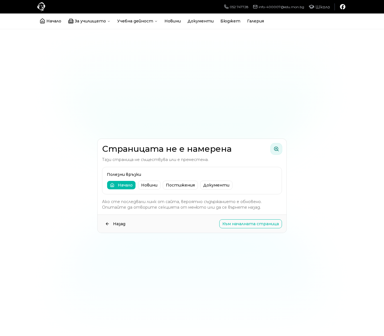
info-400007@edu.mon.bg (281, 7)
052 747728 (239, 7)
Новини (172, 21)
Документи (201, 21)
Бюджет (230, 21)
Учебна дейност (135, 21)
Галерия (255, 21)
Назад (119, 223)
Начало (53, 21)
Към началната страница (250, 223)
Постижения (180, 185)
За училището (90, 21)
